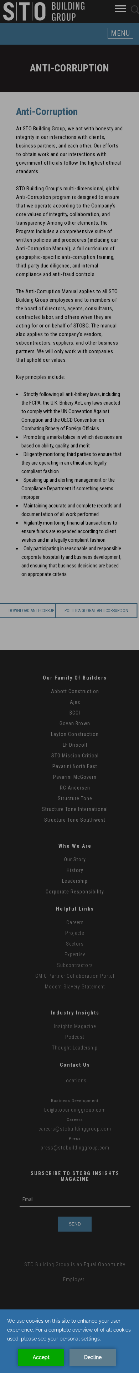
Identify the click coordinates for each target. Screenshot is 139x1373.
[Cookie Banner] (69, 1341)
